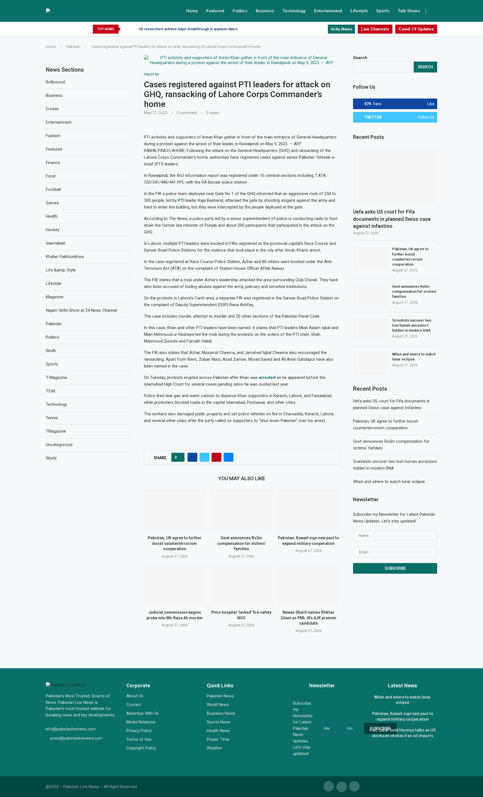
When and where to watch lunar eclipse (413, 356)
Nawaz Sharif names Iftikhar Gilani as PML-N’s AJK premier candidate (308, 618)
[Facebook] (310, 29)
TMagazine (56, 431)
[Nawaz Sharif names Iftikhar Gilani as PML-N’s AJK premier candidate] (308, 584)
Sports (382, 10)
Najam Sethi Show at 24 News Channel (81, 310)
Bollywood (55, 82)
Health (52, 216)
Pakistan (73, 46)
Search (360, 57)
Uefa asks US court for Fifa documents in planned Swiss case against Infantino (392, 219)
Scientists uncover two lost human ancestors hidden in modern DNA (411, 325)
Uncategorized (59, 444)
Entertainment (328, 10)
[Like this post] (179, 457)
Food (50, 176)
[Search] (434, 11)
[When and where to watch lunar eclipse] (370, 363)
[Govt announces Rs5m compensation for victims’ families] (241, 510)
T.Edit (50, 390)
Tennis (52, 417)
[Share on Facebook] (192, 457)
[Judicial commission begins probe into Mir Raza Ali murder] (174, 584)
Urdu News (341, 29)
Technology (294, 10)
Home (192, 10)
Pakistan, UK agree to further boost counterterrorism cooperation (175, 543)
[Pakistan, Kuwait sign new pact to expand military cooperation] (308, 510)
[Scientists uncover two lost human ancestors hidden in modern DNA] (370, 329)
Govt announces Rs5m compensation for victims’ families (241, 543)
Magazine (54, 296)
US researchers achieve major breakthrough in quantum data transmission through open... (210, 29)
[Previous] (126, 29)
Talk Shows (409, 10)
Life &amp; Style (61, 270)
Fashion (53, 135)
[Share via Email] (228, 457)
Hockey (53, 229)
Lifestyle (359, 10)
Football (53, 189)
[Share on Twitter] (204, 457)
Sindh (51, 350)
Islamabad (55, 243)
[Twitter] (317, 29)
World (51, 458)
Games (52, 202)
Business (265, 10)
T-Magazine (56, 377)
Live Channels (375, 29)
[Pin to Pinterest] (216, 457)
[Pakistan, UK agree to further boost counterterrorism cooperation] (174, 510)
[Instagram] (323, 29)
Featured (215, 10)
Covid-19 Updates (416, 29)
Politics (240, 10)
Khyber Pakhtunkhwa (65, 256)
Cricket (52, 108)
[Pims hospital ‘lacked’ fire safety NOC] (241, 584)
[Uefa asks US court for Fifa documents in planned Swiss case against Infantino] (395, 177)
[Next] (133, 29)
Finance (53, 162)
